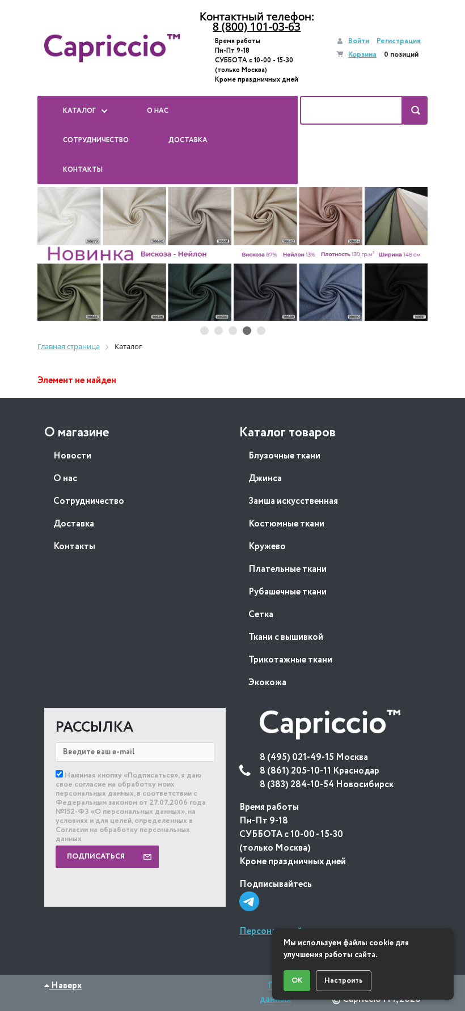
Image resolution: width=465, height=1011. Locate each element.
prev (57, 254)
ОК (296, 980)
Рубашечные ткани (287, 591)
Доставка (73, 523)
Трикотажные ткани (290, 659)
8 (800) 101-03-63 (257, 26)
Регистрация (399, 41)
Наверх (65, 985)
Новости (72, 455)
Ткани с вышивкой (285, 637)
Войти (358, 41)
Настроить (343, 980)
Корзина (362, 54)
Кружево (267, 546)
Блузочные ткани (284, 455)
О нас (65, 478)
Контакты (74, 546)
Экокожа (267, 682)
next (408, 254)
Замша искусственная (293, 501)
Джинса (265, 478)
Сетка (260, 614)
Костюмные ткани (286, 523)
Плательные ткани (287, 569)
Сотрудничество (88, 501)
